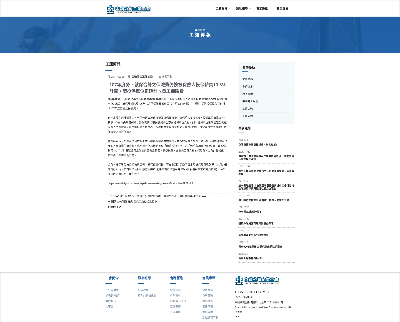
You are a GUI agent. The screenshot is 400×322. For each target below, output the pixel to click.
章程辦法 (110, 301)
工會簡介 (222, 8)
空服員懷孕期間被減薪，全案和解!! (258, 144)
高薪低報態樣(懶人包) (250, 258)
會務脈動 (262, 8)
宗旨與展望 (112, 290)
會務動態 (175, 290)
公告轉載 (143, 290)
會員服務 (207, 295)
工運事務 (175, 306)
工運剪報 (175, 312)
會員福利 (207, 290)
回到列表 (116, 207)
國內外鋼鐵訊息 (147, 295)
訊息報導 (242, 8)
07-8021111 (248, 292)
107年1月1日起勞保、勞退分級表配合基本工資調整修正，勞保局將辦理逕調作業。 (160, 196)
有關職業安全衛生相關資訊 (253, 235)
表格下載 (207, 306)
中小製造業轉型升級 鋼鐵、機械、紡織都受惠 (263, 200)
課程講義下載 (210, 317)
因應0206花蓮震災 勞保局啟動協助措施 (134, 201)
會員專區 (283, 8)
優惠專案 (207, 312)
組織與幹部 (112, 295)
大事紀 (109, 306)
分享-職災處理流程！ (250, 211)
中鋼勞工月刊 (178, 301)
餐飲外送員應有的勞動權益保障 (255, 223)
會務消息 (175, 295)
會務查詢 (207, 301)
